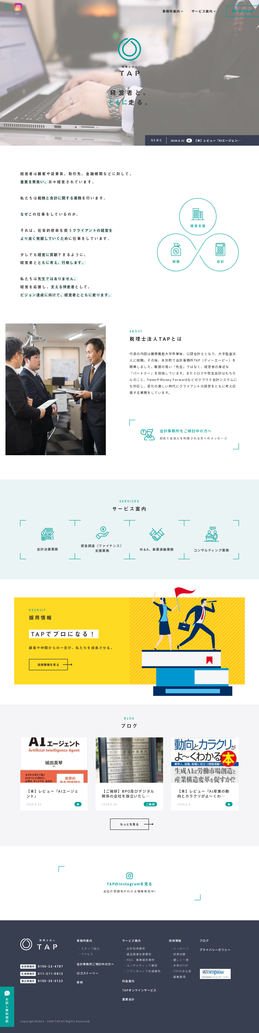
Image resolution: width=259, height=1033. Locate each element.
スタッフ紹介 (90, 948)
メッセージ (181, 948)
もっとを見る (129, 824)
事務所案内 (84, 941)
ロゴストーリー (88, 973)
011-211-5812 (50, 973)
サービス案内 (131, 941)
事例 (80, 982)
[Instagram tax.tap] (18, 7)
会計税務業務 (135, 948)
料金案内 (128, 981)
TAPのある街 (182, 971)
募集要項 (179, 977)
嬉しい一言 (181, 960)
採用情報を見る (48, 665)
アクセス (87, 954)
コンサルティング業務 (141, 965)
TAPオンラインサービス (139, 990)
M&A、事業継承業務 (140, 960)
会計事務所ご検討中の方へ (95, 964)
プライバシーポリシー (215, 950)
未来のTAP (180, 965)
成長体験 (179, 954)
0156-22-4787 (50, 966)
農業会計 (128, 999)
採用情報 (246, 11)
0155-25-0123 (50, 981)
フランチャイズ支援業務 (143, 971)
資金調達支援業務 (138, 954)
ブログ (204, 941)
